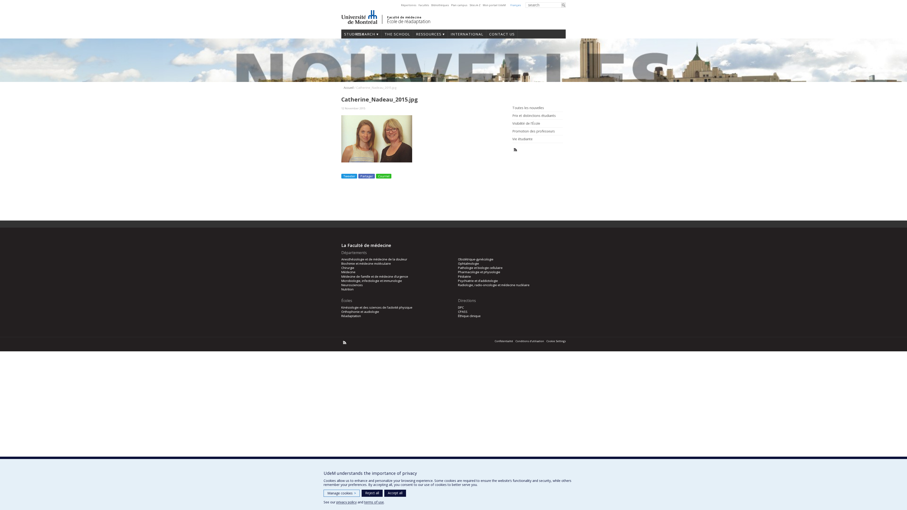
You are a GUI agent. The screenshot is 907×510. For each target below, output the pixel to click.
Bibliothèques (440, 5)
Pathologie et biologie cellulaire (480, 268)
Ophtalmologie (468, 263)
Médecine (348, 272)
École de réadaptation (409, 21)
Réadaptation (351, 316)
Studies (346, 34)
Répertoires (408, 5)
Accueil (349, 87)
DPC (461, 307)
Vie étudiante (522, 139)
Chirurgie (347, 268)
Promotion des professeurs (533, 131)
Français (515, 5)
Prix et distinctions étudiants (534, 116)
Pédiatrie (464, 276)
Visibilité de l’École (526, 123)
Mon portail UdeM (494, 5)
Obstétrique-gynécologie (475, 259)
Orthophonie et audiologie (360, 312)
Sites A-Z (475, 5)
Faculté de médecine (404, 17)
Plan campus (459, 5)
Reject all (372, 493)
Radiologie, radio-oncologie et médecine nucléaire (494, 285)
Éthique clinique (469, 316)
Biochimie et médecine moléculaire (366, 263)
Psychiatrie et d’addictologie (478, 281)
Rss (515, 150)
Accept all (395, 493)
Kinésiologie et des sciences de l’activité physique (376, 307)
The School (397, 34)
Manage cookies (341, 493)
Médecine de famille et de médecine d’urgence (374, 276)
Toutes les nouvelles (528, 108)
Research (365, 34)
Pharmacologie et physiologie (479, 272)
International (467, 34)
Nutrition (347, 289)
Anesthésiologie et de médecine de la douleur (374, 259)
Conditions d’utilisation (529, 341)
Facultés (424, 5)
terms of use (374, 502)
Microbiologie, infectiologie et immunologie (371, 281)
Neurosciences (352, 285)
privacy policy (346, 502)
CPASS (462, 312)
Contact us (502, 34)
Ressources (428, 34)
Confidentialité (504, 341)
